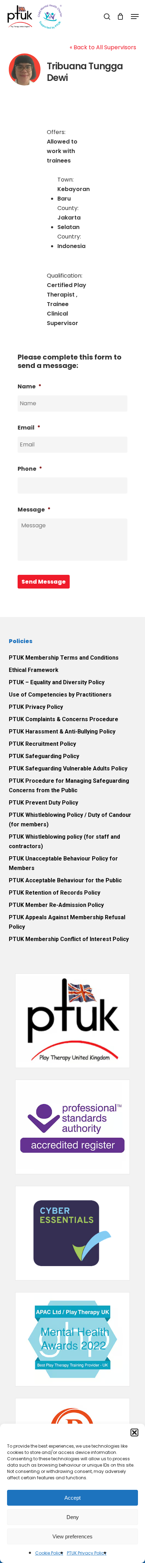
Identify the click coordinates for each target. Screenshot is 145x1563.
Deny (73, 1517)
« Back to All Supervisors (103, 47)
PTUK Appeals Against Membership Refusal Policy (67, 922)
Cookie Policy (49, 1553)
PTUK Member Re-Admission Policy (56, 905)
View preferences (72, 1536)
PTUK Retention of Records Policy (54, 892)
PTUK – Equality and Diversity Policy (57, 682)
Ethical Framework (33, 670)
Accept (72, 1498)
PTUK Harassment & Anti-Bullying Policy (62, 731)
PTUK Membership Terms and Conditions (64, 657)
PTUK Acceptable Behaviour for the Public (65, 880)
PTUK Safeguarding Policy (44, 756)
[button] (134, 1432)
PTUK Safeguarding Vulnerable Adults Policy (68, 768)
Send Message (43, 582)
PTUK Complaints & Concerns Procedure (63, 719)
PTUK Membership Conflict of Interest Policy (69, 939)
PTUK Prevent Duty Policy (43, 802)
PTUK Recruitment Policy (42, 744)
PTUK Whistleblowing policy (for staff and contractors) (64, 841)
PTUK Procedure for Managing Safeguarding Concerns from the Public (69, 785)
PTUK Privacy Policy (87, 1553)
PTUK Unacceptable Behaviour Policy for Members (63, 863)
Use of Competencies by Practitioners (60, 694)
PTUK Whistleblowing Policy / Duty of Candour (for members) (70, 820)
